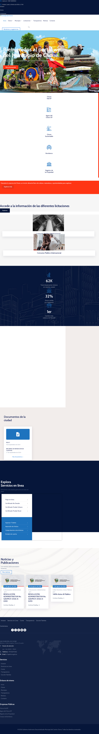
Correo (22, 620)
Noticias (45, 20)
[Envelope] (25, 630)
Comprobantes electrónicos (14, 530)
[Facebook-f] (12, 630)
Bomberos (49, 153)
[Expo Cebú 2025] (15, 359)
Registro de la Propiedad (49, 171)
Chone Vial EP (49, 97)
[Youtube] (21, 630)
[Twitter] (18, 630)
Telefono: (9, 652)
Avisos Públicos (67, 590)
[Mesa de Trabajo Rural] (46, 359)
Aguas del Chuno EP (49, 116)
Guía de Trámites (41, 620)
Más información (10, 67)
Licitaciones (26, 20)
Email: (9, 654)
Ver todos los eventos (52, 335)
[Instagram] (15, 630)
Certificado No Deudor (12, 503)
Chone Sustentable (49, 135)
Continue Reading (8, 605)
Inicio (4, 20)
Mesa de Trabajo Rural (42, 381)
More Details (8, 394)
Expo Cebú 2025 (9, 383)
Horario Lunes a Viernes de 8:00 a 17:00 (12, 4)
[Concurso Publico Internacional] (49, 243)
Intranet (3, 620)
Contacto (52, 20)
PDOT (8, 442)
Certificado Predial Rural (13, 511)
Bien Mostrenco (58, 590)
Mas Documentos (17, 457)
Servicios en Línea (13, 620)
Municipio (17, 20)
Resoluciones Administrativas (13, 590)
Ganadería (6, 380)
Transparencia (37, 20)
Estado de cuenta (11, 534)
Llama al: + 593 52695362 (9, 1)
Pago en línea (9, 500)
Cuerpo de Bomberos (6, 716)
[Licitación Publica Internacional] (48, 224)
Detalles (48, 255)
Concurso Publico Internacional (49, 253)
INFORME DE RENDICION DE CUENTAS (15, 449)
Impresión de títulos (11, 526)
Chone (10, 20)
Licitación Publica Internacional (48, 234)
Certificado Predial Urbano (14, 507)
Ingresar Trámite (10, 523)
